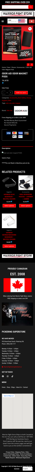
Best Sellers (22, 98)
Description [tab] (6, 148)
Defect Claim (16, 456)
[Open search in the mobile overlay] (17, 7)
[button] (2, 21)
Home (4, 67)
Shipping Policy (20, 452)
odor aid (8, 103)
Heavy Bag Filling (26, 456)
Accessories (21, 67)
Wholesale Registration (23, 458)
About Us (19, 387)
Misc (9, 100)
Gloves (13, 67)
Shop (8, 387)
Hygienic (5, 100)
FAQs (27, 452)
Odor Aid (9, 110)
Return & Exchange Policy (11, 454)
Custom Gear (7, 456)
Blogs (13, 387)
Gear (8, 67)
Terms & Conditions (26, 454)
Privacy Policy (10, 452)
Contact (25, 387)
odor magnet (16, 103)
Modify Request (10, 458)
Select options (9, 206)
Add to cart (21, 93)
